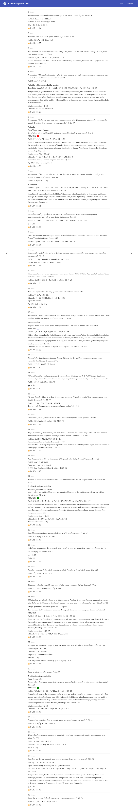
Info (121, 3)
